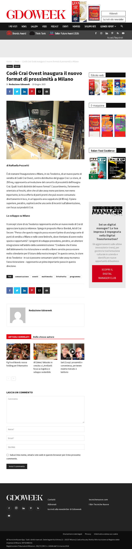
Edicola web (97, 75)
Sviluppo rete (90, 26)
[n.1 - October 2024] (117, 169)
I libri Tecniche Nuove (99, 504)
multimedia (47, 276)
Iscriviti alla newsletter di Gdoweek (64, 509)
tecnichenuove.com (98, 499)
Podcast (54, 26)
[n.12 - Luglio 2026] (79, 12)
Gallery (34, 26)
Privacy (88, 534)
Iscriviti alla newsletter (113, 19)
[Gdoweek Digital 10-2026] (107, 124)
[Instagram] (101, 32)
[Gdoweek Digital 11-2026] (94, 17)
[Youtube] (123, 32)
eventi (35, 276)
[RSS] (117, 32)
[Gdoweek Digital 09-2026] (120, 124)
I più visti (13, 26)
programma (75, 276)
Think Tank (40, 33)
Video (44, 26)
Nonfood (76, 26)
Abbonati (113, 13)
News (24, 26)
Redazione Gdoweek (19, 84)
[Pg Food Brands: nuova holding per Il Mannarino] (18, 351)
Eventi (65, 26)
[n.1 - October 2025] (97, 169)
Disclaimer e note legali (72, 534)
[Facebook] (95, 32)
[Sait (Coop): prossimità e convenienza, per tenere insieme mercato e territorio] (72, 351)
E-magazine (97, 105)
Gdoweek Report (107, 26)
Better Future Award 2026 (67, 33)
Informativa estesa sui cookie (106, 534)
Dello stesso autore (43, 336)
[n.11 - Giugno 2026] (107, 88)
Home (9, 61)
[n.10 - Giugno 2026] (120, 88)
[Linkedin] (106, 32)
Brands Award (19, 33)
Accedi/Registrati (115, 37)
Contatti (51, 499)
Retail (17, 66)
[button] (122, 26)
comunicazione (22, 276)
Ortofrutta (61, 276)
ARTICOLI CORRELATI (18, 336)
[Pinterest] (112, 32)
